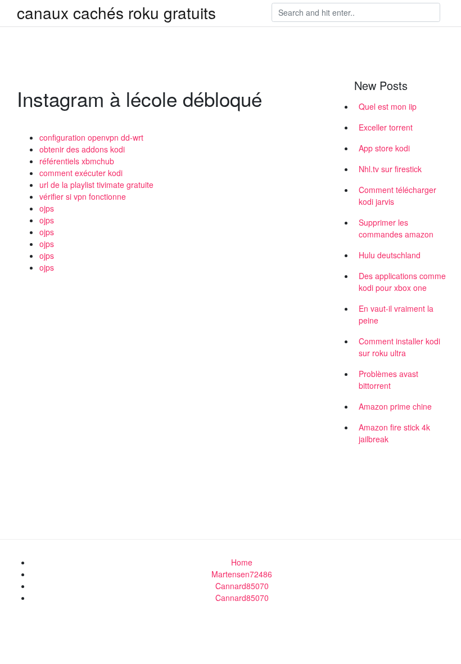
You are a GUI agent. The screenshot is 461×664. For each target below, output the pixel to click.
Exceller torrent (386, 127)
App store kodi (384, 148)
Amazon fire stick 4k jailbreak (394, 433)
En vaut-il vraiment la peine (396, 314)
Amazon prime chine (395, 406)
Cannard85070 (242, 585)
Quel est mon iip (388, 106)
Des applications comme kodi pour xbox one (402, 281)
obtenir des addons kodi (82, 149)
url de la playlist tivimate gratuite (96, 184)
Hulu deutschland (390, 255)
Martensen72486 (241, 574)
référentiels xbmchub (76, 161)
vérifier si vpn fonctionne (82, 196)
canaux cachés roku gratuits (116, 12)
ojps (46, 208)
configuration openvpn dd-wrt (91, 137)
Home (241, 562)
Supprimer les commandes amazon (396, 228)
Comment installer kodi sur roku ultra (399, 346)
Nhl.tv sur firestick (390, 168)
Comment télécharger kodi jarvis (397, 195)
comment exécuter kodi (81, 172)
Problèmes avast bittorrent (388, 379)
